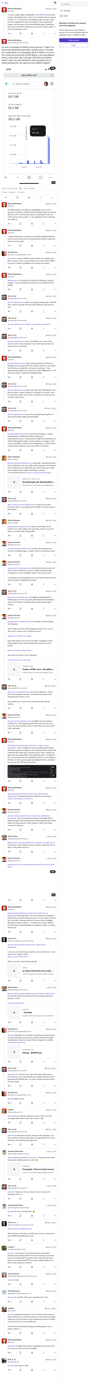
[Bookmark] (43, 33)
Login (74, 45)
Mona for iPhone (29, 188)
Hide (52, 68)
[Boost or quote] (20, 33)
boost (4, 192)
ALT (53, 182)
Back (6, 3)
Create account (73, 40)
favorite (21, 192)
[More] (55, 33)
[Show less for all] (55, 2)
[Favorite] (32, 33)
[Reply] (6, 197)
